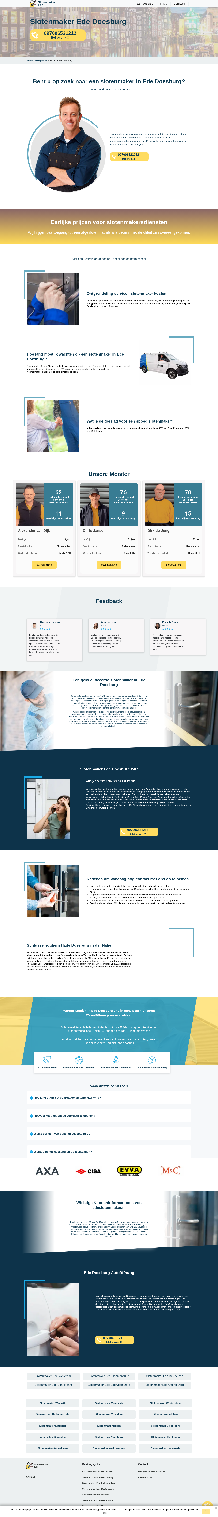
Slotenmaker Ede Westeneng (97, 1477)
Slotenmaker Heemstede (165, 1448)
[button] (30, 1172)
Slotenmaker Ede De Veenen (97, 1471)
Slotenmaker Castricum (165, 1437)
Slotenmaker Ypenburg (109, 1437)
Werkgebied (145, 4)
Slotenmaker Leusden (52, 1425)
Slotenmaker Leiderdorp (165, 1425)
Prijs (163, 4)
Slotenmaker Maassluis (109, 1403)
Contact (179, 4)
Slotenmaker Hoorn (109, 1425)
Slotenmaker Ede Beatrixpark (98, 1489)
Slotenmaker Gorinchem (52, 1437)
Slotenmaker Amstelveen (53, 1448)
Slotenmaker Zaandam (109, 1414)
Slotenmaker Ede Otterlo (95, 1494)
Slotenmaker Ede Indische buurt (99, 1483)
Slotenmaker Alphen (165, 1414)
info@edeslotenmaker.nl (151, 1471)
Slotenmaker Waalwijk (52, 1403)
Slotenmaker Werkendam (165, 1403)
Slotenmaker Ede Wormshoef (98, 1500)
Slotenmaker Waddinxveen (109, 1448)
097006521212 (44, 565)
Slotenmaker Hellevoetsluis (52, 1414)
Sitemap (30, 1476)
